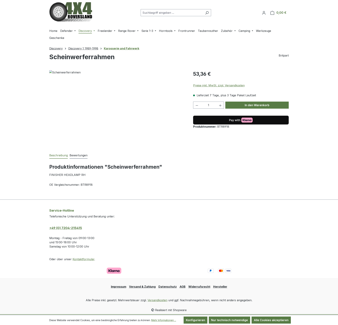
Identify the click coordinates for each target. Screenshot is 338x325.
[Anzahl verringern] (197, 105)
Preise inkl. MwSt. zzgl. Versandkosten (219, 85)
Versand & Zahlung (142, 286)
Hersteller (220, 286)
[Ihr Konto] (264, 12)
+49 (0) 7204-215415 (65, 228)
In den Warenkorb (257, 105)
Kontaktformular (83, 259)
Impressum (118, 286)
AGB (183, 286)
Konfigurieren (195, 320)
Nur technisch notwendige (229, 320)
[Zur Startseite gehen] (70, 12)
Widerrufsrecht (199, 286)
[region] (118, 108)
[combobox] (172, 12)
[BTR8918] (117, 108)
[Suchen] (207, 12)
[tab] (58, 155)
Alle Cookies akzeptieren (271, 320)
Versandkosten (157, 300)
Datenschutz (167, 286)
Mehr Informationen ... (163, 320)
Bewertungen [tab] (78, 155)
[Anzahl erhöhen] (220, 105)
